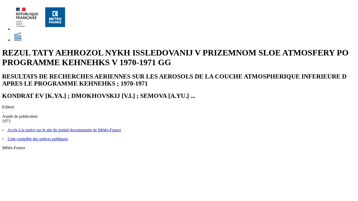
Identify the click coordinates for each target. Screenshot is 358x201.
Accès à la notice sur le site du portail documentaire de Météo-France (64, 130)
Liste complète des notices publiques (38, 139)
